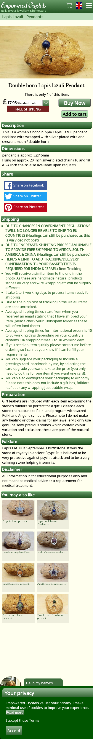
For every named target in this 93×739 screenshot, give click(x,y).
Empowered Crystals (25, 5)
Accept (14, 730)
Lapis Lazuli (12, 16)
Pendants (34, 16)
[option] (46, 52)
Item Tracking (70, 268)
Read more (14, 712)
